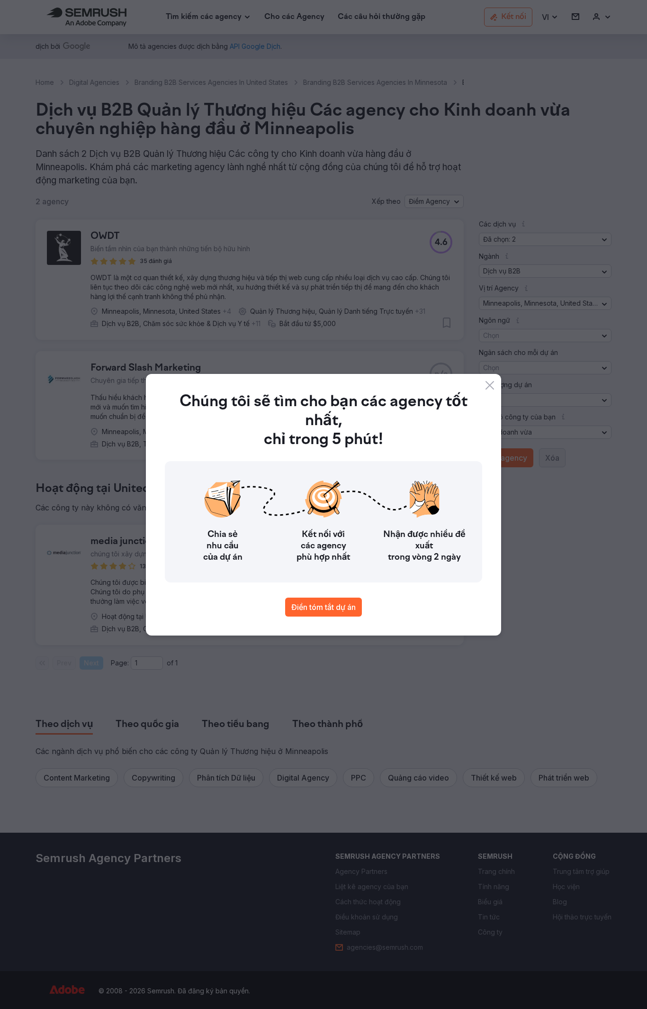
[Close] (489, 385)
